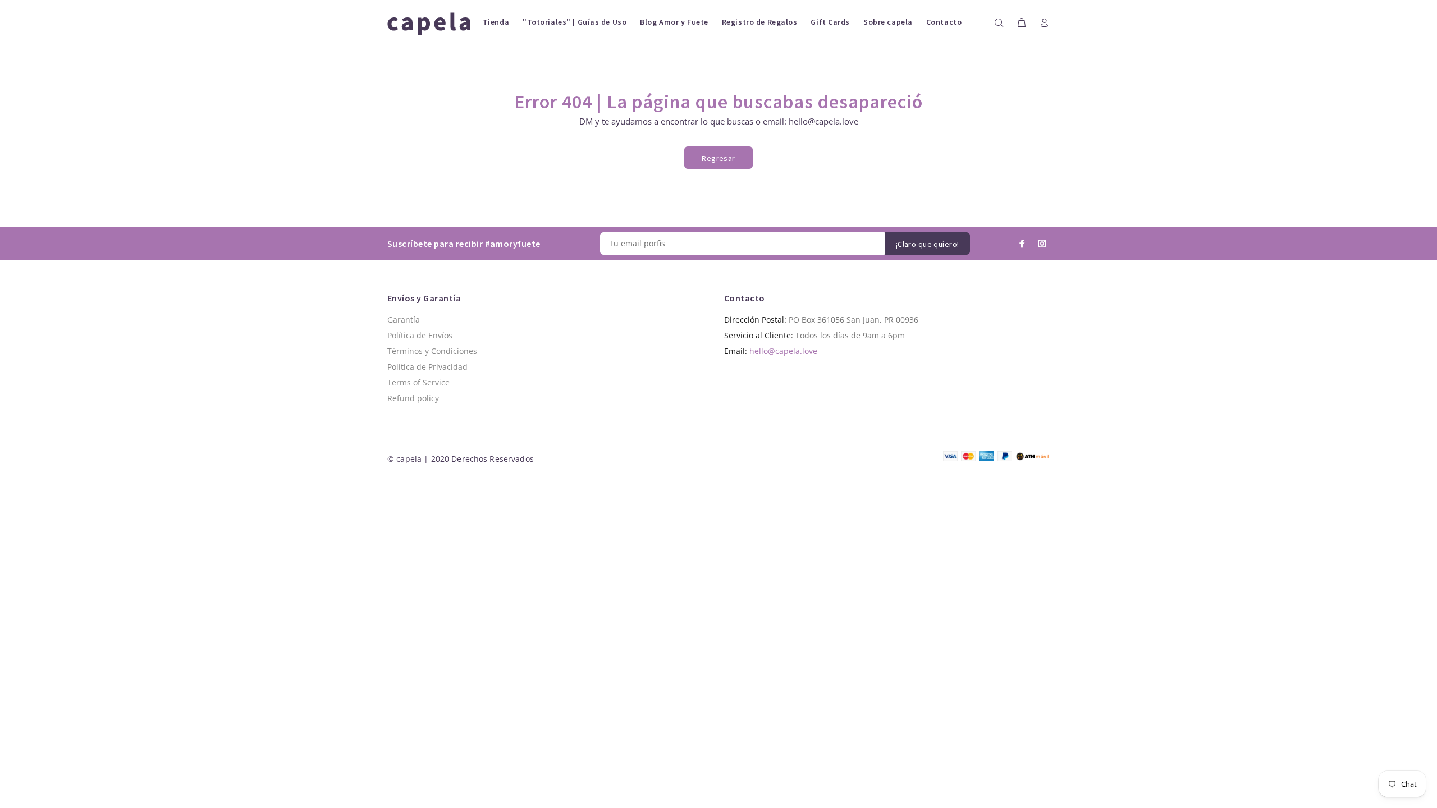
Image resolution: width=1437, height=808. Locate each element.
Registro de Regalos (760, 22)
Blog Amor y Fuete (674, 22)
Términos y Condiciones (432, 351)
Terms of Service (418, 382)
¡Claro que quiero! (927, 244)
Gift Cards (830, 22)
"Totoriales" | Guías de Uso (574, 22)
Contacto (944, 22)
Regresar (718, 158)
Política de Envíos (419, 335)
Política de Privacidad (427, 366)
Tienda (496, 22)
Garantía (403, 319)
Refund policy (413, 398)
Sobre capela (888, 22)
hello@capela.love (783, 351)
